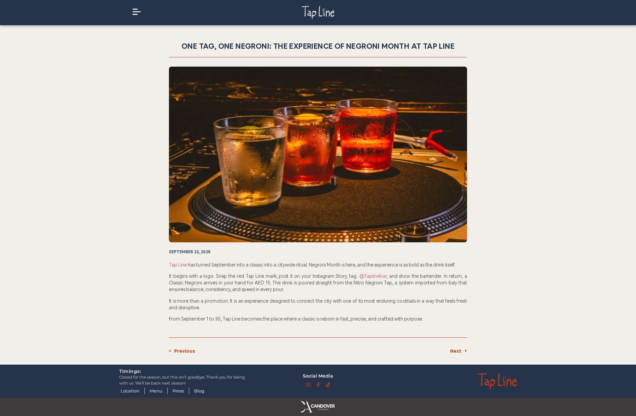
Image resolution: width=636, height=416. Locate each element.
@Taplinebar (373, 276)
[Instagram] (308, 384)
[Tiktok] (328, 384)
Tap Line (178, 265)
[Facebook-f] (318, 384)
